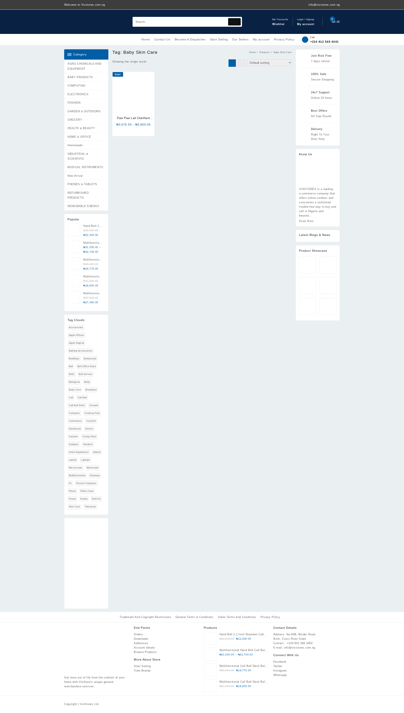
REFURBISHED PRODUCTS (78, 195)
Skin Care (74, 506)
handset (88, 444)
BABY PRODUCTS (80, 77)
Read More (306, 221)
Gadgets (74, 444)
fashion (73, 436)
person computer (86, 483)
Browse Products (145, 652)
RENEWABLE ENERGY (84, 206)
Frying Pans (89, 436)
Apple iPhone (76, 335)
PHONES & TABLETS (82, 184)
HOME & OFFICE (79, 136)
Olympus (95, 475)
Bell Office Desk (86, 366)
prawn (72, 499)
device (89, 428)
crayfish (91, 421)
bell (71, 366)
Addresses (141, 643)
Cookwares (75, 421)
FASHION (74, 102)
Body (87, 382)
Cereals (93, 405)
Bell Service (85, 374)
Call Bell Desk (77, 405)
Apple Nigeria (76, 343)
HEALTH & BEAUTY (81, 128)
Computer (74, 413)
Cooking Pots (92, 413)
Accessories (76, 327)
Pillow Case (87, 491)
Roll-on (96, 499)
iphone (97, 452)
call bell (82, 397)
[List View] (241, 63)
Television (90, 506)
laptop (73, 460)
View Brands (142, 670)
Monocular (93, 467)
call (71, 397)
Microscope (75, 467)
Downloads (141, 638)
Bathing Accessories (80, 350)
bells (71, 374)
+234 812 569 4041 (324, 41)
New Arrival (75, 175)
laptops (85, 460)
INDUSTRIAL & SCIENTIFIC (78, 156)
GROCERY (75, 119)
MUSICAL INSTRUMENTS (85, 167)
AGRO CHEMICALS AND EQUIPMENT (84, 66)
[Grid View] (232, 63)
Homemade (75, 145)
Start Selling (142, 666)
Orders (138, 634)
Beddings (74, 358)
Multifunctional (77, 475)
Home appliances (79, 452)
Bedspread (90, 358)
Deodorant (75, 428)
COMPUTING (76, 85)
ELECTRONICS (78, 94)
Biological (74, 382)
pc (70, 483)
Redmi (84, 499)
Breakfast (91, 389)
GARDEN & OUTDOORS (84, 111)
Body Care (75, 389)
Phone (72, 491)
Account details (144, 647)
